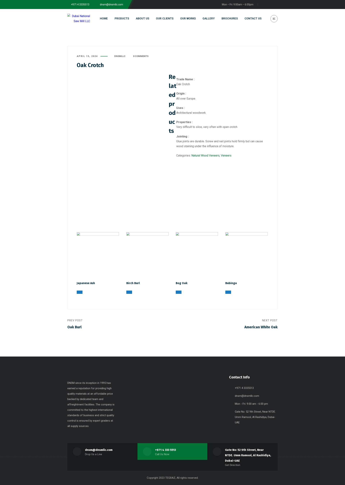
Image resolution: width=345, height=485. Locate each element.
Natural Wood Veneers (205, 155)
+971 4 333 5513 (165, 450)
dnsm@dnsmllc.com (247, 395)
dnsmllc (119, 56)
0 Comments (140, 56)
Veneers (226, 155)
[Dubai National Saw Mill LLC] (78, 18)
